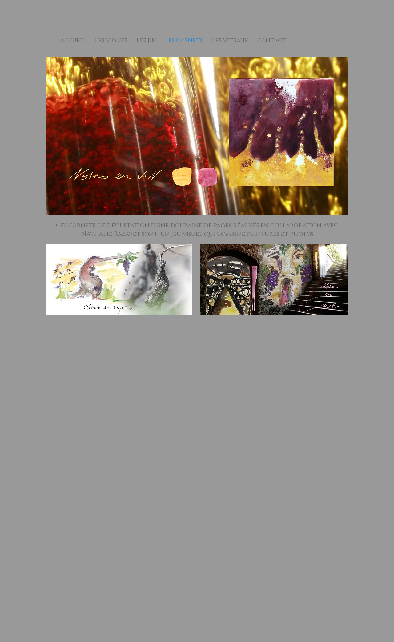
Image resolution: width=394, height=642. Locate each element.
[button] (111, 40)
